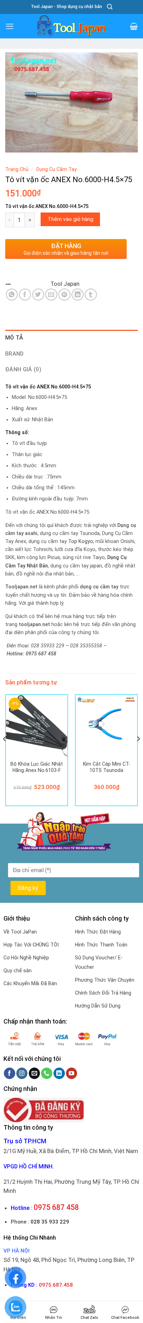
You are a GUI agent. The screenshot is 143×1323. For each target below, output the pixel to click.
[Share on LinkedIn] (78, 295)
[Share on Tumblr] (91, 295)
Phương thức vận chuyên (104, 980)
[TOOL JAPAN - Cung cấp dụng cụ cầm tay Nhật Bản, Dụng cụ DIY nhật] (71, 26)
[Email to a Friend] (51, 295)
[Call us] (46, 1073)
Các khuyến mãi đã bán (30, 983)
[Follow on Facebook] (9, 1073)
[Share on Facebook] (25, 295)
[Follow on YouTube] (71, 1073)
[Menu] (9, 26)
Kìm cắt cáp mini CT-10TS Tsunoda (106, 767)
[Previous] (4, 752)
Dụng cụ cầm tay (56, 169)
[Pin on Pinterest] (64, 295)
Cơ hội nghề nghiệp (26, 957)
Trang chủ (16, 169)
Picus (54, 557)
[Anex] (27, 284)
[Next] (138, 752)
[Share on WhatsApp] (12, 295)
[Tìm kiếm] (109, 7)
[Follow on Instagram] (22, 1073)
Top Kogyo (80, 541)
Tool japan (64, 283)
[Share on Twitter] (38, 295)
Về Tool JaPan (20, 932)
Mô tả (14, 337)
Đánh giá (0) (23, 369)
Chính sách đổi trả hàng (103, 993)
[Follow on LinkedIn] (59, 1073)
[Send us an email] (34, 1073)
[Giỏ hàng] (134, 26)
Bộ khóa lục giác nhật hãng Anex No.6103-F (36, 767)
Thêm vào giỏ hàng (70, 219)
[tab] (71, 338)
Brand (14, 353)
